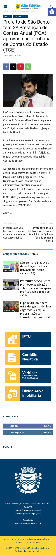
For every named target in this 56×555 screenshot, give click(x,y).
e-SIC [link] (6, 539)
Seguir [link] (47, 432)
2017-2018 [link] (10, 197)
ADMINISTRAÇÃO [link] (29, 11)
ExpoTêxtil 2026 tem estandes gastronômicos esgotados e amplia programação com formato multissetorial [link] (35, 310)
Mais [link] (35, 254)
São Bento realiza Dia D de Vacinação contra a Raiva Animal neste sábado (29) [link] (34, 268)
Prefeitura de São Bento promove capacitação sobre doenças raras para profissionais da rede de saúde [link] (35, 288)
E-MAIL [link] (19, 542)
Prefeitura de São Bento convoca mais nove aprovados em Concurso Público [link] (14, 232)
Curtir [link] (47, 426)
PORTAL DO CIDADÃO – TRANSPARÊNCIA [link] (30, 539)
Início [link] (5, 11)
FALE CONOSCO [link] (33, 542)
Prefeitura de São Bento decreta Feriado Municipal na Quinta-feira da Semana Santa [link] (40, 234)
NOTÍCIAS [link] (15, 11)
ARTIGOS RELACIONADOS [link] (16, 254)
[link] (52, 12)
